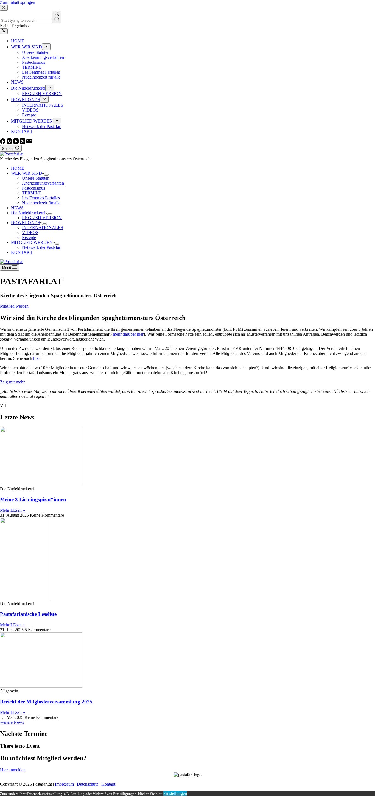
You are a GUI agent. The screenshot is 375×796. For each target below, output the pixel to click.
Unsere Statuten (35, 178)
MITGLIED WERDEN (32, 242)
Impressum (64, 784)
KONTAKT (22, 252)
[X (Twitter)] (23, 142)
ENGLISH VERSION (42, 217)
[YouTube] (16, 142)
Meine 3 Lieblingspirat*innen (33, 499)
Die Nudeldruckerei (28, 212)
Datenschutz (87, 784)
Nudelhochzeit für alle (41, 203)
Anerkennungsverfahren (43, 183)
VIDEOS (30, 232)
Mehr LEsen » (12, 510)
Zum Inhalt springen (17, 2)
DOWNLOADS (25, 222)
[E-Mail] (29, 142)
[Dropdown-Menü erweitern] (46, 175)
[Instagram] (10, 142)
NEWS (17, 207)
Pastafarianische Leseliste (28, 614)
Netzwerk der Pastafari (41, 247)
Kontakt (108, 784)
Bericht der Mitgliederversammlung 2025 (46, 702)
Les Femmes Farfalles (41, 198)
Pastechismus (33, 188)
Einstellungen (175, 793)
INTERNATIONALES (42, 227)
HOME (17, 168)
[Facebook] (3, 142)
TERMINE (32, 193)
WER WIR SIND (26, 173)
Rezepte (29, 237)
